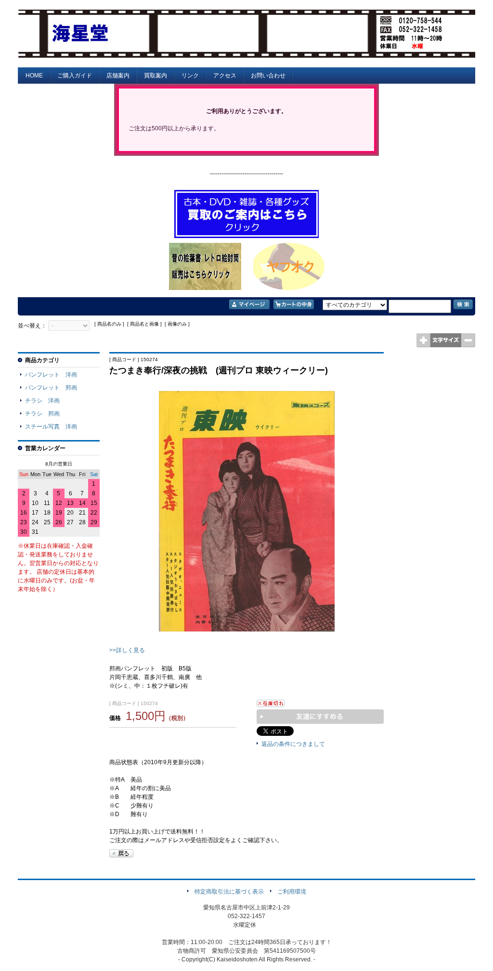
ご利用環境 (291, 891)
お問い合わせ (268, 75)
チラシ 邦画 (42, 413)
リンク (190, 75)
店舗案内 (118, 75)
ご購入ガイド (74, 75)
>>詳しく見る (127, 650)
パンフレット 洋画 (51, 374)
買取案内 (155, 75)
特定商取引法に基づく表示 (229, 891)
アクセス (224, 75)
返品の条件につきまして (293, 744)
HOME (34, 75)
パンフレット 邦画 (51, 387)
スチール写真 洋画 (51, 426)
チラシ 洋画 (42, 400)
